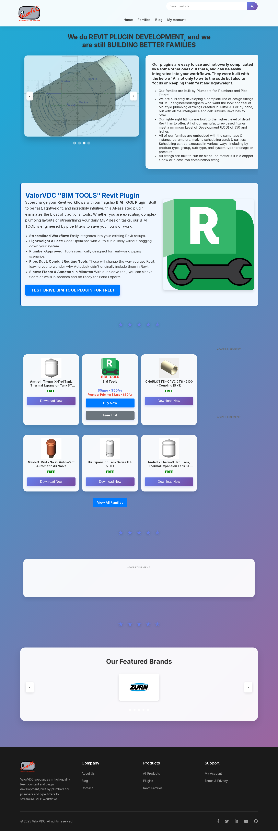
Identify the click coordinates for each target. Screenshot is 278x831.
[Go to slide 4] (89, 143)
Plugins (148, 781)
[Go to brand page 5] (148, 710)
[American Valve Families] (68, 687)
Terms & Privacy (216, 781)
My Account (176, 20)
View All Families (110, 502)
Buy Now (110, 403)
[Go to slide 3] (84, 143)
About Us (88, 773)
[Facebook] (218, 821)
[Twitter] (227, 821)
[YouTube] (246, 821)
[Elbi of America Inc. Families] (210, 687)
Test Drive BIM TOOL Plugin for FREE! (72, 290)
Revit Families (153, 788)
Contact (87, 788)
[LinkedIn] (236, 821)
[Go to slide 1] (74, 143)
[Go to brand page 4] (143, 710)
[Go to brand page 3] (139, 710)
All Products (151, 773)
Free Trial (110, 415)
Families (144, 20)
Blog (158, 20)
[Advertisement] (229, 378)
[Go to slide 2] (79, 143)
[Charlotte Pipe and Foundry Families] (162, 687)
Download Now (51, 401)
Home (128, 20)
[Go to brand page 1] (130, 710)
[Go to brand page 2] (135, 710)
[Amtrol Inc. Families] (115, 687)
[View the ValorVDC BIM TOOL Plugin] (208, 244)
